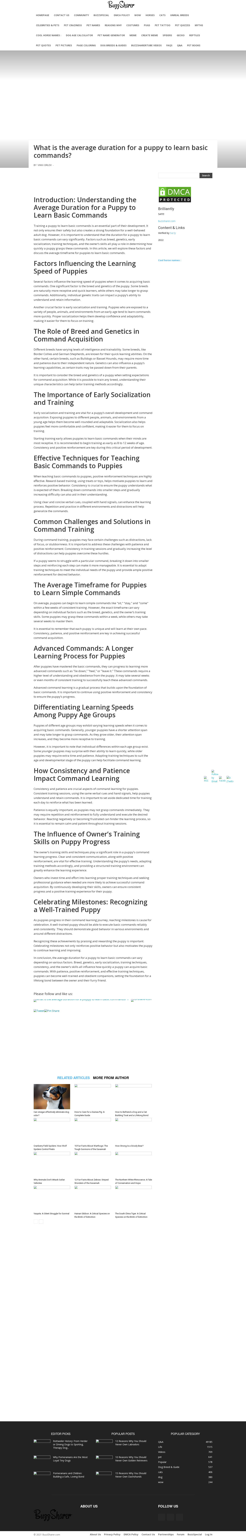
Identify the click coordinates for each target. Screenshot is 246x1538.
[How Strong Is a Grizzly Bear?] (133, 1130)
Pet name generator (111, 35)
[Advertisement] (93, 180)
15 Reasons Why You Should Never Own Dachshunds (130, 1475)
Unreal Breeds (179, 15)
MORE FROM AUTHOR (111, 1077)
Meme (133, 35)
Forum (180, 1534)
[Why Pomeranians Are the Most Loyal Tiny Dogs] (42, 1461)
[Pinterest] (170, 1517)
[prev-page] (36, 1222)
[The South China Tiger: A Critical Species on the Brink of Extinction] (133, 1198)
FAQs (169, 45)
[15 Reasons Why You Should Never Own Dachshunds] (104, 1477)
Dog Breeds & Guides (113, 45)
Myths (199, 25)
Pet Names (93, 25)
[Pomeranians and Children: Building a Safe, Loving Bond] (42, 1477)
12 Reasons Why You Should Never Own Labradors (130, 1442)
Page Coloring (86, 45)
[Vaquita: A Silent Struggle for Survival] (52, 1198)
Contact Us (61, 15)
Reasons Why (113, 25)
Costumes (132, 25)
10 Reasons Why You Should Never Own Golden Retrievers (131, 1459)
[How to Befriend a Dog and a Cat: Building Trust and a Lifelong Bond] (133, 1096)
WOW (137, 15)
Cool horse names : (48, 35)
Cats (162, 15)
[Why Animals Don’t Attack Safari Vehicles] (52, 1164)
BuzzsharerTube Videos (146, 45)
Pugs (147, 25)
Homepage (42, 15)
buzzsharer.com (166, 221)
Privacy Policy (112, 1534)
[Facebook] (161, 1517)
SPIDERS (167, 35)
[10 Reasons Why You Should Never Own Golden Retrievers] (104, 1461)
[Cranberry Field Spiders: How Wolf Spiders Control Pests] (52, 1130)
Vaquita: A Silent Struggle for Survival (51, 1213)
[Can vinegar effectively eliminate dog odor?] (52, 1096)
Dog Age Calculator (79, 35)
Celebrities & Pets (47, 25)
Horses (150, 15)
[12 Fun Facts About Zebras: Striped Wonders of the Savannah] (93, 1164)
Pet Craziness (73, 25)
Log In (208, 1534)
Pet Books (193, 45)
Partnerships (166, 1534)
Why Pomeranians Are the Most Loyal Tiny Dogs (70, 1459)
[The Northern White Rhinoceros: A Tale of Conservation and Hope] (133, 1164)
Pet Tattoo (162, 25)
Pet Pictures (64, 45)
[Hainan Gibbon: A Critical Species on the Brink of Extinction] (93, 1198)
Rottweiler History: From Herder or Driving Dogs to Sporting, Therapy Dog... (70, 1444)
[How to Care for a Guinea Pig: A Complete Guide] (93, 1096)
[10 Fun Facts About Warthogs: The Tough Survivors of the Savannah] (93, 1130)
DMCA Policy (122, 15)
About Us (95, 1534)
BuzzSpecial (101, 15)
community (81, 15)
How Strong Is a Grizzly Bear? (129, 1146)
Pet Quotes (43, 45)
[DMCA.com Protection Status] (175, 202)
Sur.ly (173, 233)
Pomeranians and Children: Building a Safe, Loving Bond (68, 1475)
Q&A (179, 45)
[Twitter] (179, 1517)
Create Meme (149, 35)
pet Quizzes (182, 25)
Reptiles (194, 35)
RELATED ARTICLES (73, 1077)
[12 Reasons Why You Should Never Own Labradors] (104, 1444)
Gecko (181, 35)
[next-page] (41, 1222)
